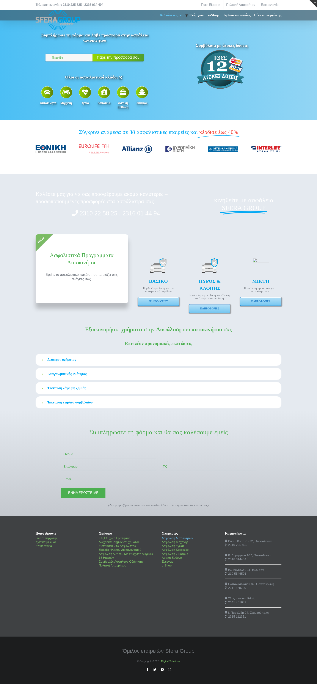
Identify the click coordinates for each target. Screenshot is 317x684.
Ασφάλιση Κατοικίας (175, 549)
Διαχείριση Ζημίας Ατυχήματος (119, 542)
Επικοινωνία (44, 546)
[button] (158, 360)
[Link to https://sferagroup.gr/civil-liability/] (123, 92)
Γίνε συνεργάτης (47, 538)
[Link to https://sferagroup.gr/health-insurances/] (85, 92)
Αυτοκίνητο (48, 103)
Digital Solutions (170, 661)
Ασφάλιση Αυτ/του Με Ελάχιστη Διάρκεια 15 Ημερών (126, 555)
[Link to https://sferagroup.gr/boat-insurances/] (142, 92)
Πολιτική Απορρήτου (112, 565)
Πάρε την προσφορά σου (118, 57)
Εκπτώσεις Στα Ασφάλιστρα (117, 546)
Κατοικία (104, 103)
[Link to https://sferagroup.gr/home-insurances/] (104, 92)
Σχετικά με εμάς (46, 542)
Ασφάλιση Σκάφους (175, 553)
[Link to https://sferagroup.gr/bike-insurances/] (47, 92)
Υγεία (85, 103)
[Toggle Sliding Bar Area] (313, 4)
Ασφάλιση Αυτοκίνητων (177, 538)
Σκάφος (142, 103)
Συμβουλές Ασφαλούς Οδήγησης (121, 561)
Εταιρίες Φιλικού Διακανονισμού (120, 549)
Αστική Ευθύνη (172, 557)
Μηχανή (66, 103)
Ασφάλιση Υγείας (173, 546)
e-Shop (167, 565)
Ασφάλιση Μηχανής (175, 542)
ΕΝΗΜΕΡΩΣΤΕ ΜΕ (83, 493)
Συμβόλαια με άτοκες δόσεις (222, 45)
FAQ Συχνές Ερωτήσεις (114, 538)
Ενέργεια (167, 561)
